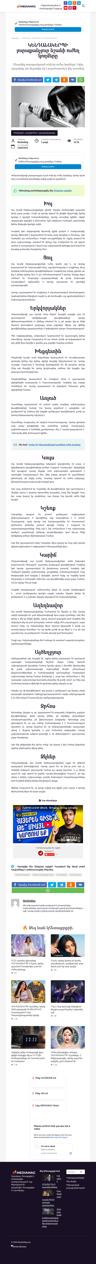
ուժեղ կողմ (76, 874)
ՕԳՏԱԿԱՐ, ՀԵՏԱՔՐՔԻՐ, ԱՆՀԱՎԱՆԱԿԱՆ (34, 132)
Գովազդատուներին (75, 1177)
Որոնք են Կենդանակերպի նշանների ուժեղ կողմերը (54, 444)
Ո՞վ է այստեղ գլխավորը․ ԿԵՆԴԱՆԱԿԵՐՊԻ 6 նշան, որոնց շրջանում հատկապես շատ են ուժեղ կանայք (27, 965)
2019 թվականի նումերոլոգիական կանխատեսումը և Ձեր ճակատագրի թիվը (51, 1218)
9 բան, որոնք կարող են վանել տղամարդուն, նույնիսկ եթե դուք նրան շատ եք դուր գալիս (67, 963)
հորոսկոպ (62, 874)
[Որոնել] (81, 1172)
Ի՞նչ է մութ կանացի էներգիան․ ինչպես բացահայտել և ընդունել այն (67, 1009)
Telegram (39, 866)
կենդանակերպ (23, 874)
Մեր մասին (71, 1181)
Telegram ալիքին (62, 190)
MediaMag (29, 900)
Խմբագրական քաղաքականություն (75, 1186)
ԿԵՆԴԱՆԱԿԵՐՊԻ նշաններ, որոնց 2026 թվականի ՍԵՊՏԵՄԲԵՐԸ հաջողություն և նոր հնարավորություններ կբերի (28, 1011)
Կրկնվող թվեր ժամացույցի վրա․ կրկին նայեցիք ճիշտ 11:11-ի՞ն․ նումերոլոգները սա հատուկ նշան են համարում (28, 1057)
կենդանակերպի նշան (44, 874)
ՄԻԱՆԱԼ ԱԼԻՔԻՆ (48, 29)
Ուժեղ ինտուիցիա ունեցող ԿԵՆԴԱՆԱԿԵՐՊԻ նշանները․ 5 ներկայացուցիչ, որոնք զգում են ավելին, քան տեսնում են (66, 1057)
